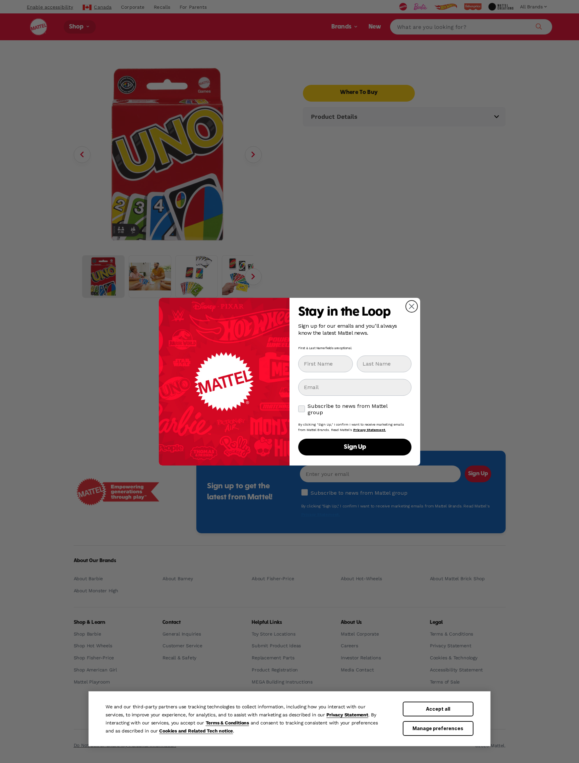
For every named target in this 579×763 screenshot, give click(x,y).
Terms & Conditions (227, 722)
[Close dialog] (411, 306)
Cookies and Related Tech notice (196, 730)
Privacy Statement (347, 714)
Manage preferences (437, 728)
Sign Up (355, 447)
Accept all (438, 709)
